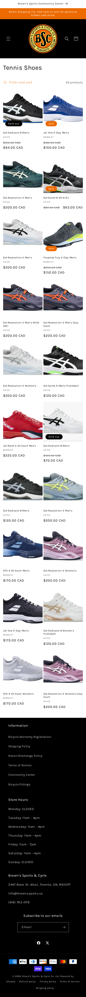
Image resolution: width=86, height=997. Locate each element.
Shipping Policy (19, 746)
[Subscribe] (64, 927)
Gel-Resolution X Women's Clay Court (62, 695)
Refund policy (27, 981)
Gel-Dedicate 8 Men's (16, 132)
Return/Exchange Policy (25, 756)
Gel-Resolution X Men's (17, 197)
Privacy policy (48, 981)
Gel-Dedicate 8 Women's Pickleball (58, 632)
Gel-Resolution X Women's (19, 385)
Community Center (21, 775)
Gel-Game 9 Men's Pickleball (61, 385)
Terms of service (70, 981)
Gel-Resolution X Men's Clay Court (60, 324)
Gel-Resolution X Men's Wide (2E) (21, 324)
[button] (8, 38)
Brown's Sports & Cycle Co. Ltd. (40, 976)
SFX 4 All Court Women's (18, 693)
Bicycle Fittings (19, 784)
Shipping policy (45, 988)
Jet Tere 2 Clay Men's (56, 132)
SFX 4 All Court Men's (16, 570)
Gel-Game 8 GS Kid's (56, 197)
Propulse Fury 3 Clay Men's (60, 257)
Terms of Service (20, 765)
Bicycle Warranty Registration (29, 737)
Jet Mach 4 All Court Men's (19, 445)
